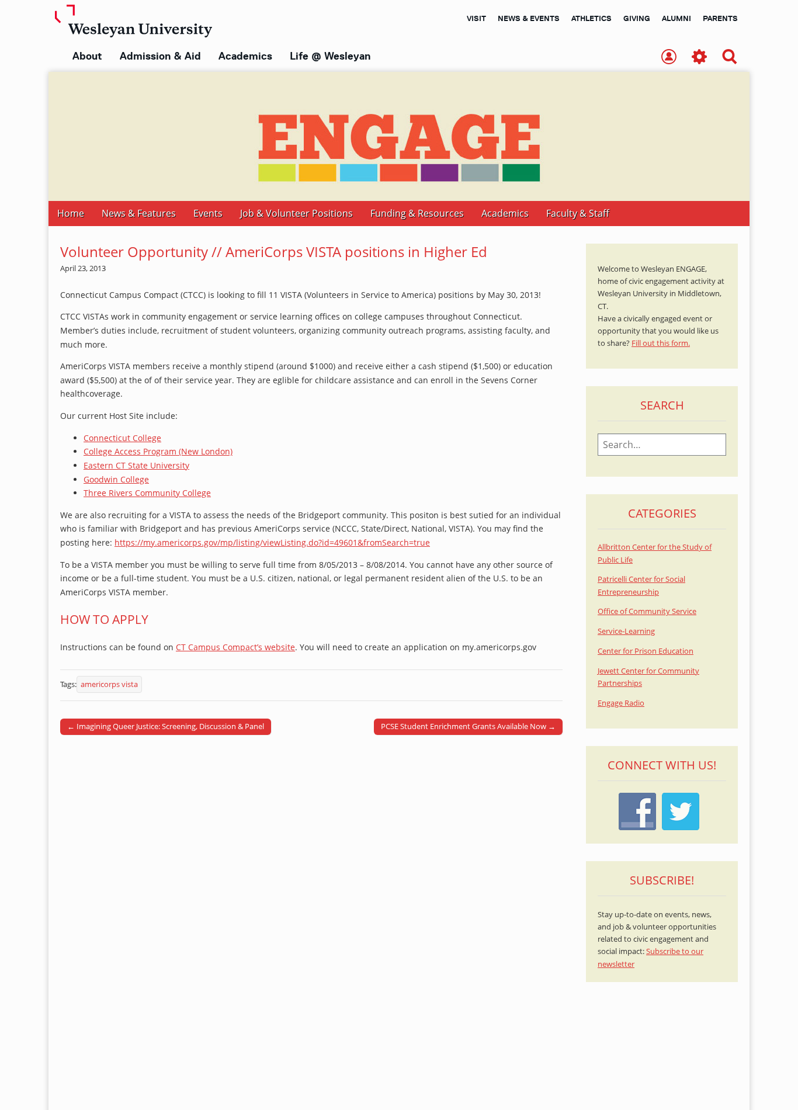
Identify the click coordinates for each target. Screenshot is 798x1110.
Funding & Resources (417, 213)
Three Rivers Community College (147, 492)
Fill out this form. (661, 343)
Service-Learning (626, 631)
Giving (636, 18)
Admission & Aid (160, 56)
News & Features (139, 213)
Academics (245, 56)
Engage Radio (621, 703)
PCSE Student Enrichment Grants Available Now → (468, 726)
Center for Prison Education (645, 651)
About (87, 56)
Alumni (676, 18)
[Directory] (668, 57)
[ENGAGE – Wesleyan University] (399, 136)
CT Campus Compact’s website (235, 647)
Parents (720, 18)
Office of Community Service (647, 611)
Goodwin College (116, 479)
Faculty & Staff (577, 213)
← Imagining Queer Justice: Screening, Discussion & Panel (165, 726)
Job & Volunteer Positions (296, 213)
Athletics (591, 18)
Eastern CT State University (136, 465)
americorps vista (109, 684)
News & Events (529, 18)
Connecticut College (122, 437)
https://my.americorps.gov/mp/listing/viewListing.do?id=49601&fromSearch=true (272, 542)
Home (70, 213)
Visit (476, 18)
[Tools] (699, 57)
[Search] (729, 57)
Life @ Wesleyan (330, 56)
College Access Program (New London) (158, 451)
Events (208, 213)
